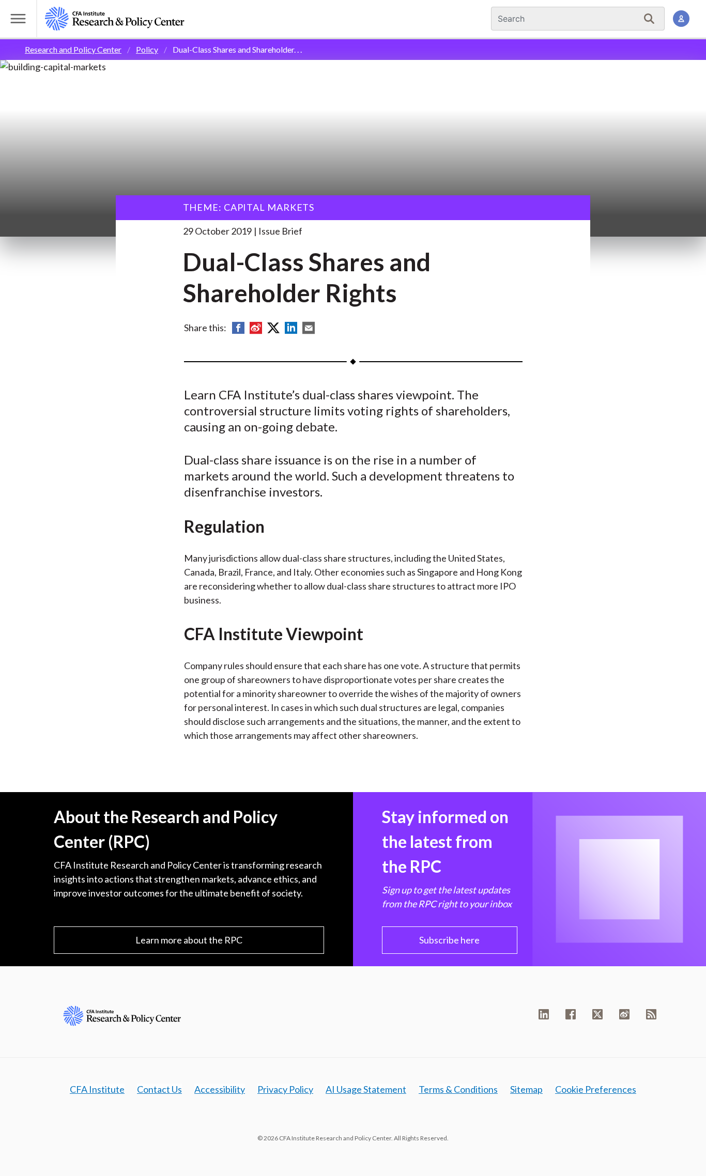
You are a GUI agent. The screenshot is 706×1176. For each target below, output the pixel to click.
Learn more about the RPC (188, 940)
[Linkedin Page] (544, 1014)
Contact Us (159, 1089)
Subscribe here (449, 940)
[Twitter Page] (597, 1014)
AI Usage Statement (366, 1089)
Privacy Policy (285, 1089)
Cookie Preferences (595, 1089)
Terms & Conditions (458, 1089)
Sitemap (526, 1089)
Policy (147, 49)
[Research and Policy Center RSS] (651, 1014)
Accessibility (219, 1089)
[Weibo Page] (624, 1014)
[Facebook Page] (570, 1014)
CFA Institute (97, 1089)
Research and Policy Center (73, 49)
